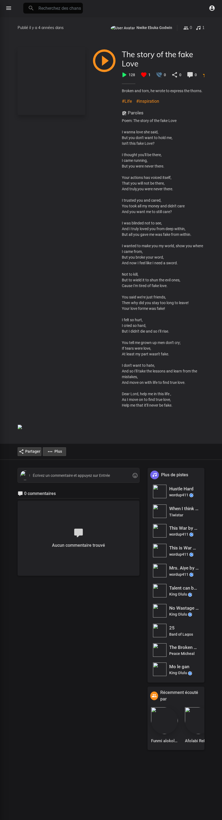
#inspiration (147, 101)
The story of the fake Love (157, 59)
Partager (32, 451)
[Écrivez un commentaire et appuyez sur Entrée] (78, 475)
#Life (127, 101)
